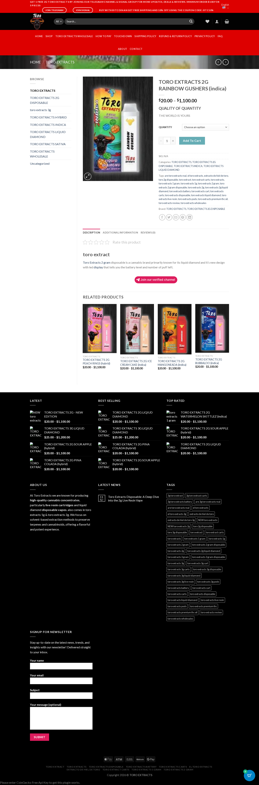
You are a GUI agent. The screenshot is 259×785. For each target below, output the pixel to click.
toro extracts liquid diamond (206, 195)
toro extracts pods (187, 199)
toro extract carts (201, 179)
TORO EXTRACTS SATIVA (48, 144)
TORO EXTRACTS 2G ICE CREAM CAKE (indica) (136, 363)
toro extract (185, 179)
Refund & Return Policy (175, 36)
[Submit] (191, 21)
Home (35, 62)
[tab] (91, 232)
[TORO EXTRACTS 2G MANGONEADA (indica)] (175, 329)
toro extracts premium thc (203, 606)
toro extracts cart (200, 191)
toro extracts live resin (212, 600)
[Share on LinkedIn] (189, 217)
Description (91, 232)
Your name (37, 660)
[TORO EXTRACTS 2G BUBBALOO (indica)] (212, 328)
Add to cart (192, 140)
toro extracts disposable (177, 195)
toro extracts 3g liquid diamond (184, 575)
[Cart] (227, 21)
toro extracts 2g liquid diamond (203, 550)
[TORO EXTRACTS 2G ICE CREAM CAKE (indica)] (137, 329)
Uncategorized (39, 163)
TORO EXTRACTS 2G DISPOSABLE (44, 100)
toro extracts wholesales (193, 202)
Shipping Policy (145, 36)
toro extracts (217, 179)
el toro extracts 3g (177, 513)
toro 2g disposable (168, 179)
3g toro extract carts (196, 495)
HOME (39, 36)
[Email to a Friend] (176, 217)
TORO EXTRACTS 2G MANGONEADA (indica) (172, 363)
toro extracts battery (180, 191)
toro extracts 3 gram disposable (208, 557)
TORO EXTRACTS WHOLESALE (74, 36)
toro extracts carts (177, 593)
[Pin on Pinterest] (183, 217)
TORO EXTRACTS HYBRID (48, 117)
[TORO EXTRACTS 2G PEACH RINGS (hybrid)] (99, 328)
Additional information (120, 232)
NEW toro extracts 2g (179, 526)
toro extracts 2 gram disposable (208, 544)
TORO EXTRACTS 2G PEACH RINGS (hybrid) (96, 361)
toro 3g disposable (177, 532)
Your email (37, 675)
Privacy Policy (205, 36)
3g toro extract (175, 495)
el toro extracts (195, 175)
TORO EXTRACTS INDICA (48, 124)
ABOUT (122, 48)
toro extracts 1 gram (169, 183)
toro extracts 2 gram (208, 183)
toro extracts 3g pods (208, 581)
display (98, 267)
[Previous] (83, 341)
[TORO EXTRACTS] (39, 21)
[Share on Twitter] (169, 217)
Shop (49, 36)
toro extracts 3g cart (197, 563)
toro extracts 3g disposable (207, 569)
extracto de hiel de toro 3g (181, 520)
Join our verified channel (157, 279)
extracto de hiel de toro (216, 175)
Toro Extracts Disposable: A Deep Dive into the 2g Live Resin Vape (133, 498)
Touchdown (123, 36)
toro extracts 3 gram (178, 557)
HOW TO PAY (103, 36)
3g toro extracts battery (180, 501)
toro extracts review (169, 202)
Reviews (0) (148, 232)
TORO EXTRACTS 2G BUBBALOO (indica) (208, 361)
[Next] (229, 341)
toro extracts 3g (40, 110)
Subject (35, 690)
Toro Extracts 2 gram (96, 262)
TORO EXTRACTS (60, 62)
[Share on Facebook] (162, 217)
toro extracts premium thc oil (213, 199)
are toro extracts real (176, 175)
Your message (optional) (45, 704)
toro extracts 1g (189, 183)
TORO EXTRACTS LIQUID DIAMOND (48, 134)
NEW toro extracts (207, 520)
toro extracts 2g (196, 187)
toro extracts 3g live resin (181, 581)
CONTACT (136, 48)
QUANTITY (165, 127)
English (225, 4)
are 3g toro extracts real (207, 501)
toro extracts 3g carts (179, 569)
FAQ (220, 36)
